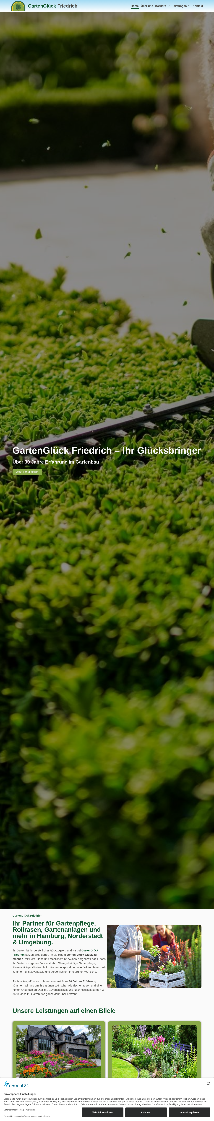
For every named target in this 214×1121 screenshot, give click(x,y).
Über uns (147, 6)
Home (135, 6)
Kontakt (198, 6)
